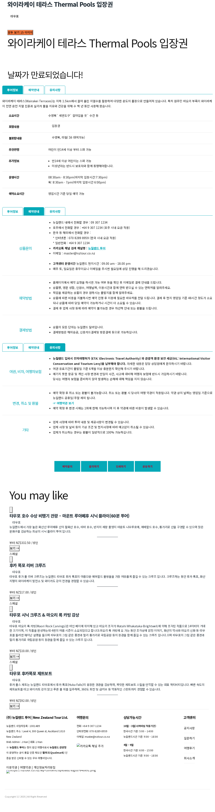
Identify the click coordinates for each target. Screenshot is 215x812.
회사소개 (189, 758)
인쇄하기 (121, 466)
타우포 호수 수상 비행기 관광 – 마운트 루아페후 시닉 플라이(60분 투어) (69, 516)
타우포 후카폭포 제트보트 (30, 673)
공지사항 (189, 728)
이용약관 (11, 767)
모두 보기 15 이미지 (20, 32)
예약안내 (33, 90)
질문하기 (189, 738)
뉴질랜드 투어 (96, 248)
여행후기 (189, 748)
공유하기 (148, 466)
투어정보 (12, 90)
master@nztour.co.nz (97, 736)
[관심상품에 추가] (11, 510)
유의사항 (55, 90)
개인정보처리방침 (44, 767)
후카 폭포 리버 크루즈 (27, 565)
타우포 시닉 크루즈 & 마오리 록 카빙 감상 (44, 615)
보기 (14, 548)
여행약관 (25, 767)
